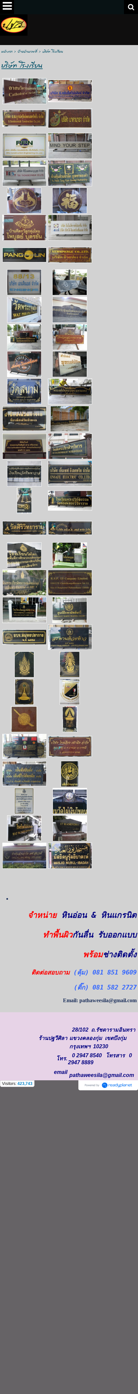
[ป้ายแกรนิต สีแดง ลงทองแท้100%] (70, 582)
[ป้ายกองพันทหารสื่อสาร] (24, 500)
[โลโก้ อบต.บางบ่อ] (70, 773)
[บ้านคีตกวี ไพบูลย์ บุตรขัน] (24, 227)
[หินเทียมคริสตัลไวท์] (24, 172)
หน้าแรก (6, 51)
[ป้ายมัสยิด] (70, 855)
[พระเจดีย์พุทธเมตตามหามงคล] (70, 391)
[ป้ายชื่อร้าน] (70, 473)
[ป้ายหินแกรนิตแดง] (24, 855)
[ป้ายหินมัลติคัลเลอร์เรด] (70, 90)
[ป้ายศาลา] (24, 445)
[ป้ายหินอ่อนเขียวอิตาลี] (70, 172)
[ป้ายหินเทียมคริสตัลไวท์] (70, 227)
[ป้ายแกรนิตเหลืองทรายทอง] (70, 145)
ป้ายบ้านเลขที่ (27, 51)
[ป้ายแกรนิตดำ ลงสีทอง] (24, 582)
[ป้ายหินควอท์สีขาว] (24, 800)
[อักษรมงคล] (69, 200)
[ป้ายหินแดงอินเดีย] (24, 117)
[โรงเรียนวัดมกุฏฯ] (24, 609)
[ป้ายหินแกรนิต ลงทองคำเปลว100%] (24, 90)
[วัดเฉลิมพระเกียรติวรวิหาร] (70, 445)
